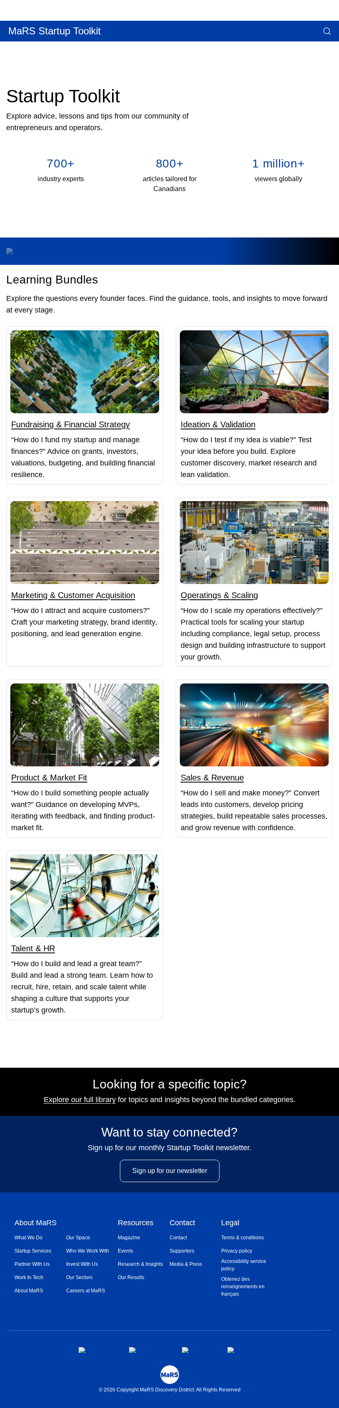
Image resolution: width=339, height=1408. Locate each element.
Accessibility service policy (243, 1265)
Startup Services (32, 1251)
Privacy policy (236, 1251)
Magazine (129, 1238)
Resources (135, 1223)
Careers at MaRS (85, 1291)
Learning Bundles (52, 279)
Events (125, 1251)
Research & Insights (140, 1264)
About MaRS (35, 1223)
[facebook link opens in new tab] (97, 1350)
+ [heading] (60, 163)
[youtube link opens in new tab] (243, 1350)
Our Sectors (79, 1277)
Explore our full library (80, 1099)
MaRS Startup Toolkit (54, 30)
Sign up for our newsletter (169, 1170)
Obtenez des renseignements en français (243, 1286)
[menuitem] (40, 1237)
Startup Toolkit (63, 96)
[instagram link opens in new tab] (148, 1350)
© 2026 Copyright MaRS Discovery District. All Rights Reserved (170, 1390)
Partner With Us (32, 1264)
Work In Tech (28, 1277)
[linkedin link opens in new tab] (198, 1350)
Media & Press (186, 1264)
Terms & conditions (242, 1238)
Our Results (131, 1277)
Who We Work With (87, 1251)
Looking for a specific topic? (170, 1084)
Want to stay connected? (169, 1132)
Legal (230, 1223)
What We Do (28, 1238)
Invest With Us (82, 1264)
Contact (182, 1223)
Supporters (182, 1251)
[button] (1, 47)
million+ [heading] (278, 163)
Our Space (78, 1238)
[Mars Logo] (169, 1374)
